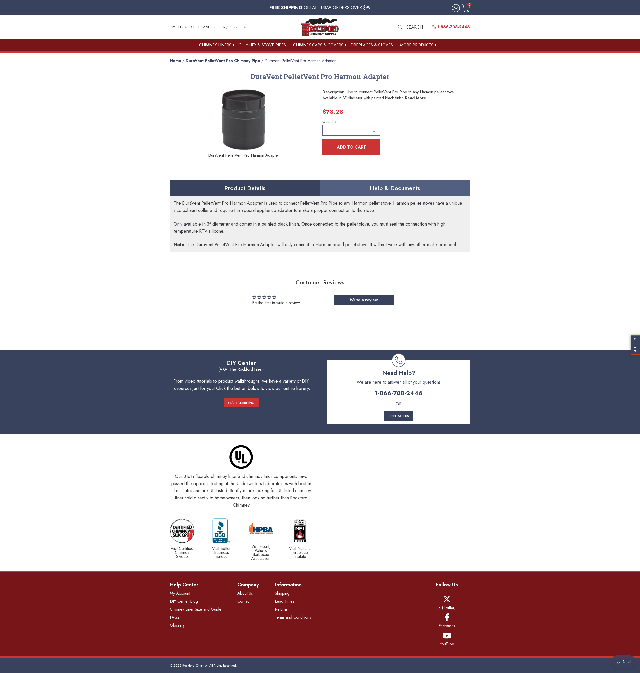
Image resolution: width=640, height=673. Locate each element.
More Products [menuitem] (417, 45)
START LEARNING (241, 402)
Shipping (282, 593)
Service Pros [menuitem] (231, 27)
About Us (245, 593)
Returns (281, 609)
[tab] (245, 188)
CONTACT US (398, 416)
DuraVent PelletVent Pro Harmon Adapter (300, 61)
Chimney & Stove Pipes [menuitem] (262, 45)
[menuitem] (451, 27)
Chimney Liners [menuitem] (215, 45)
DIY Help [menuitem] (177, 27)
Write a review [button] (364, 300)
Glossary (177, 625)
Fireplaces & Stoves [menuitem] (372, 45)
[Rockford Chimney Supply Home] (320, 27)
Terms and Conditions (293, 617)
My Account (180, 593)
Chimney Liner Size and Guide (196, 609)
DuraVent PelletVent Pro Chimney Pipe (223, 61)
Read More (415, 98)
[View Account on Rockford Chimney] (455, 8)
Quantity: (330, 122)
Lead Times (284, 601)
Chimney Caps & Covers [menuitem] (318, 45)
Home (175, 61)
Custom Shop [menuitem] (203, 27)
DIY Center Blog (184, 601)
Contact (244, 601)
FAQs (175, 617)
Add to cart (351, 147)
